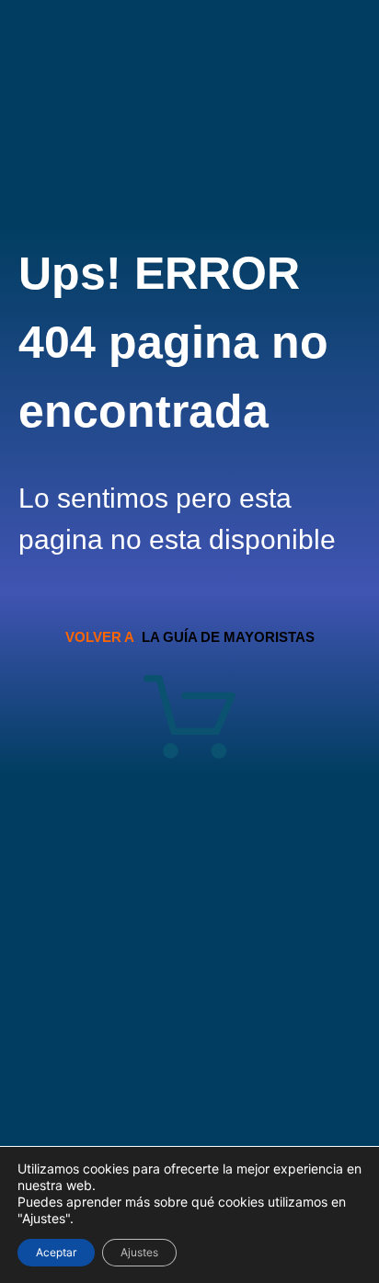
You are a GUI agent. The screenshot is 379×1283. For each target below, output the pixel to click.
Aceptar (56, 1252)
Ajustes (139, 1252)
